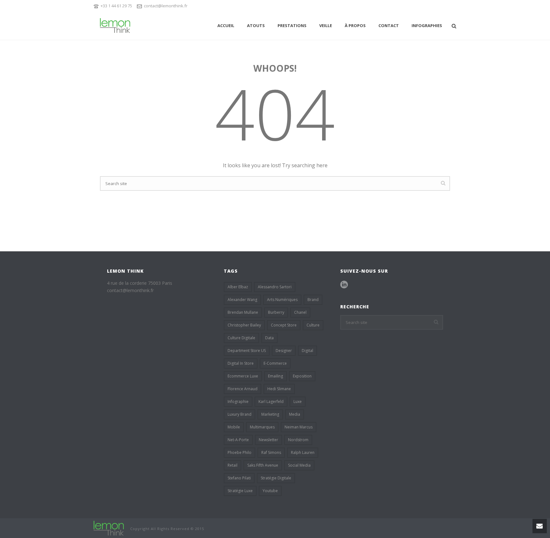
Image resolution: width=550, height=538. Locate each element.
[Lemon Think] (109, 528)
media (294, 414)
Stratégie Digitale (276, 478)
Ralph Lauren (302, 452)
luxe (297, 401)
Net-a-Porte (238, 439)
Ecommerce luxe (243, 376)
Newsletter (268, 439)
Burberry (276, 312)
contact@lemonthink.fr (165, 6)
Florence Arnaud (242, 388)
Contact (388, 25)
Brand (313, 299)
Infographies (427, 25)
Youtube (270, 490)
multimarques (262, 427)
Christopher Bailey (244, 325)
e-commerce (275, 363)
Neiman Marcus (299, 427)
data (269, 338)
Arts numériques (282, 299)
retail (232, 465)
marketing (270, 414)
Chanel (300, 312)
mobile (234, 427)
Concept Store (284, 325)
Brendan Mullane (243, 312)
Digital (307, 350)
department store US (247, 350)
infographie (238, 401)
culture (313, 325)
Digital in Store (241, 363)
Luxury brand (239, 414)
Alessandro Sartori (275, 287)
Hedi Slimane (279, 388)
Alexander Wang (242, 299)
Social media (299, 465)
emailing (275, 376)
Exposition (302, 376)
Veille (325, 25)
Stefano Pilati (239, 478)
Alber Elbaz (238, 287)
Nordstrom (298, 439)
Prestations (292, 25)
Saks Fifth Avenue (262, 465)
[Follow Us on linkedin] (344, 285)
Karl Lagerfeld (271, 401)
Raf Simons (271, 452)
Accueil (225, 25)
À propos (355, 25)
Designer (284, 350)
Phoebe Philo (239, 452)
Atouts (256, 25)
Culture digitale (241, 338)
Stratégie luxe (240, 490)
